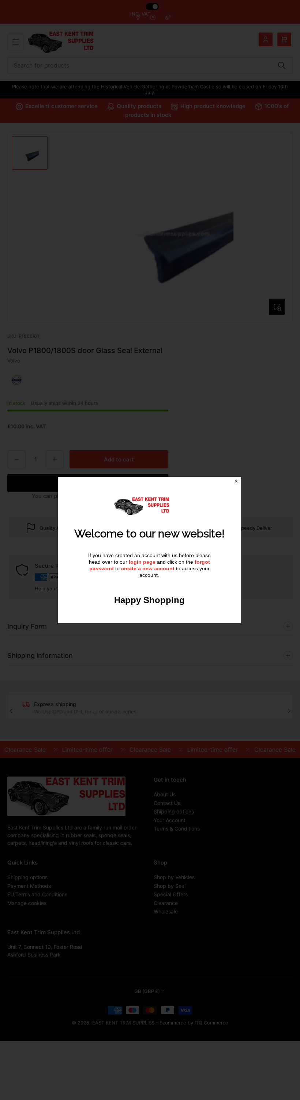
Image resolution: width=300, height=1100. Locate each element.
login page (142, 562)
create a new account (148, 568)
